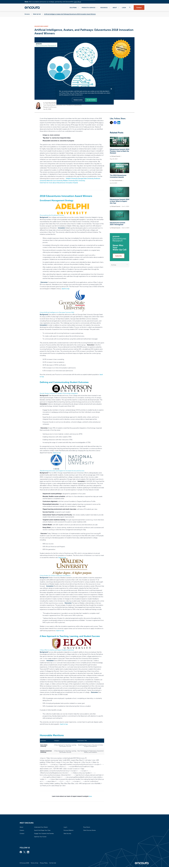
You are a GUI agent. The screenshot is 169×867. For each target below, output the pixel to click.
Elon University (80, 180)
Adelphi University (72, 178)
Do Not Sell (52, 863)
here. (90, 796)
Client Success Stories (89, 830)
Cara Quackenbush (51, 103)
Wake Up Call (37, 14)
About (115, 7)
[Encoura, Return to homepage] (32, 7)
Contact (139, 7)
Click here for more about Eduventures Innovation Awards (59, 182)
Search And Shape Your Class (42, 830)
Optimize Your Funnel (40, 836)
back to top (65, 288)
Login (124, 7)
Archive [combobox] (113, 265)
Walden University (69, 180)
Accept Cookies (91, 99)
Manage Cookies (78, 99)
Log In (65, 827)
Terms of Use (34, 863)
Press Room (86, 827)
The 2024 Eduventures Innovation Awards (118, 176)
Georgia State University (86, 178)
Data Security (67, 833)
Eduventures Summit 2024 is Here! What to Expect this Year (119, 201)
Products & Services (88, 7)
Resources (104, 7)
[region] (85, 96)
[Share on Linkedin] (118, 122)
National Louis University (55, 180)
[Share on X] (111, 122)
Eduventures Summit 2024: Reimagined (117, 223)
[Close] (111, 89)
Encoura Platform (68, 830)
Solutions (73, 7)
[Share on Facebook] (115, 122)
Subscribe (118, 256)
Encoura (27, 14)
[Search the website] (130, 7)
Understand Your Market (41, 827)
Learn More (77, 1)
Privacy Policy (44, 863)
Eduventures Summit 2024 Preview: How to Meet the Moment (119, 151)
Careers (22, 830)
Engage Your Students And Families (44, 833)
